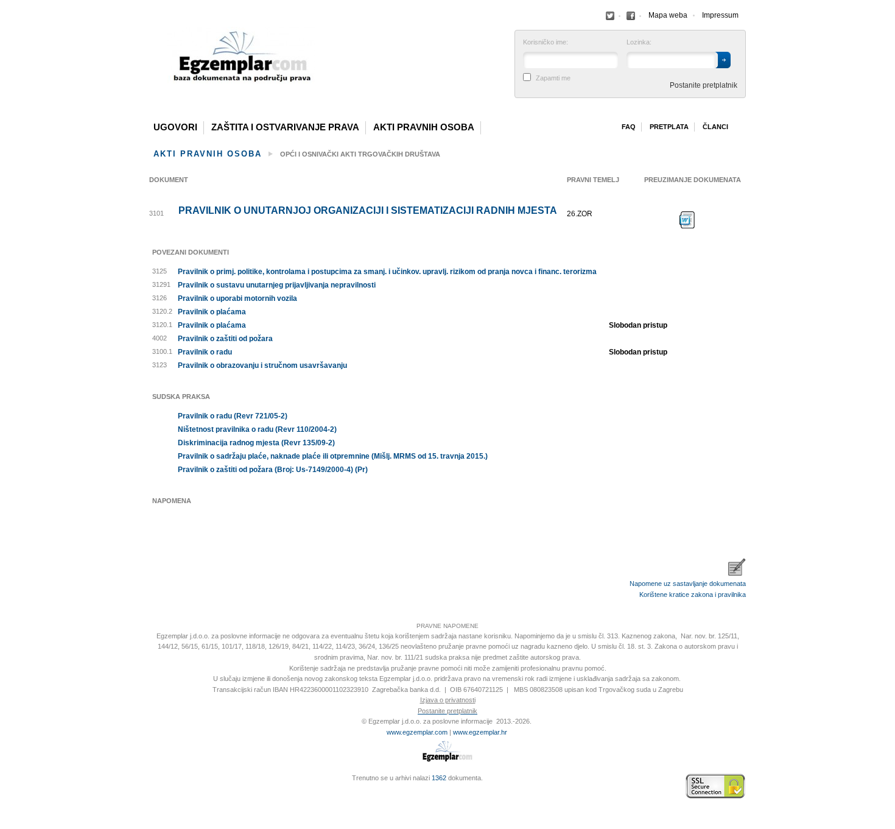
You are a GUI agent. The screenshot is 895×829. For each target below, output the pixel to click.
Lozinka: (638, 42)
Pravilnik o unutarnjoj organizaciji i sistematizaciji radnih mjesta (367, 211)
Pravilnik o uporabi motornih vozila (237, 298)
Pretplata (669, 126)
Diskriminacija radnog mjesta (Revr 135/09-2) (256, 443)
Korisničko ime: (545, 42)
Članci (715, 126)
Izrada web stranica (152, 786)
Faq (629, 126)
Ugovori (175, 127)
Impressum (720, 15)
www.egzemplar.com (417, 732)
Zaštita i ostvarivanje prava (285, 127)
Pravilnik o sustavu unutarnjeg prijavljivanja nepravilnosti (277, 285)
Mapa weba (667, 15)
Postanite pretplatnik (703, 85)
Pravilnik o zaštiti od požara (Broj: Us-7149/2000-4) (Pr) (273, 469)
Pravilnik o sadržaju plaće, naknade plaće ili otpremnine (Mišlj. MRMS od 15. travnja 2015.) (333, 456)
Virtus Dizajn (152, 792)
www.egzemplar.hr (480, 732)
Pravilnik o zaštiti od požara (225, 338)
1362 (439, 777)
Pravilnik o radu (205, 352)
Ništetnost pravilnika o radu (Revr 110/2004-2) (257, 429)
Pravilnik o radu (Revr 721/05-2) (232, 416)
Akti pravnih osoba (423, 127)
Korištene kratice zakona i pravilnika (692, 594)
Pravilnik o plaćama (212, 312)
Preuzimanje (687, 220)
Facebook (610, 16)
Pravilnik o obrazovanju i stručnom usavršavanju (262, 365)
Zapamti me (553, 78)
